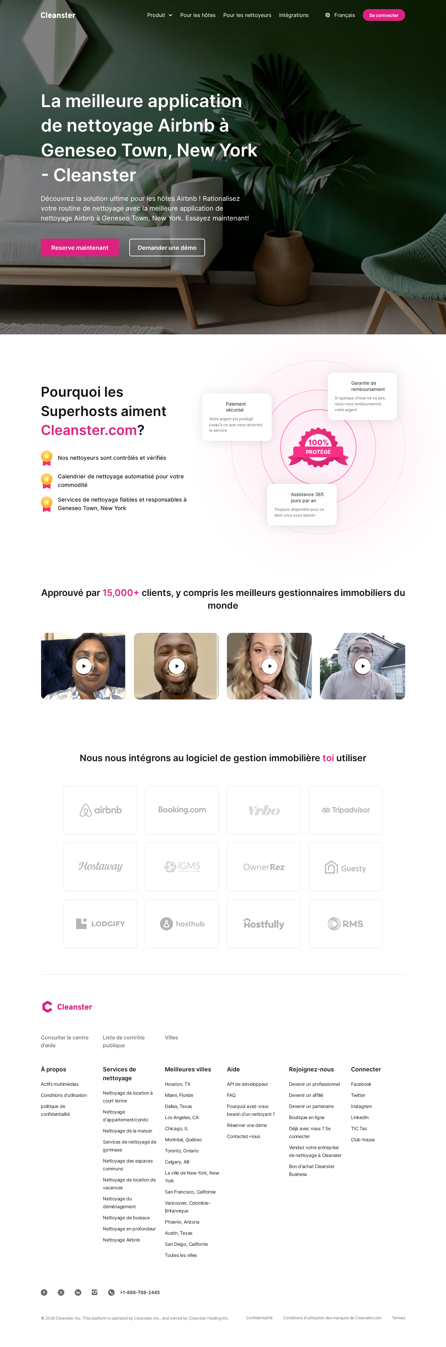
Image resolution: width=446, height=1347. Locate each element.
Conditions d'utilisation (64, 1095)
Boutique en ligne (307, 1117)
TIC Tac (359, 1128)
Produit (156, 15)
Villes (171, 1037)
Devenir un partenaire (311, 1106)
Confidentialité (259, 1317)
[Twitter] (61, 1292)
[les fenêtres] (385, 1292)
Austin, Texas (178, 1233)
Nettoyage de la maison (127, 1130)
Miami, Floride (179, 1095)
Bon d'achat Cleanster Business (311, 1170)
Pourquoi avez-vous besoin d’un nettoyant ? (251, 1110)
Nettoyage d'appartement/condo (125, 1115)
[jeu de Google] (299, 1292)
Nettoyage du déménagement (119, 1202)
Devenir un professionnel (314, 1084)
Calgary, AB (177, 1161)
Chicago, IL (176, 1128)
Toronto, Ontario (181, 1150)
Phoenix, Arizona (182, 1222)
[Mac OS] (343, 1292)
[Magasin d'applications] (252, 1292)
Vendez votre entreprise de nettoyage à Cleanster (315, 1151)
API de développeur (247, 1084)
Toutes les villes (181, 1255)
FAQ (231, 1095)
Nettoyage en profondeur (129, 1228)
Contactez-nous (243, 1136)
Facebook (361, 1084)
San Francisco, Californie (190, 1192)
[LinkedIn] (78, 1292)
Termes (398, 1317)
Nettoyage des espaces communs (127, 1164)
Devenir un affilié (306, 1095)
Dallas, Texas (178, 1106)
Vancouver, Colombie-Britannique (187, 1206)
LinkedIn (360, 1117)
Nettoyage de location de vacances (129, 1183)
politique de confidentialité (55, 1110)
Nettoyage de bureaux (126, 1217)
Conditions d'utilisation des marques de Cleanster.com (332, 1317)
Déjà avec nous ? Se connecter (310, 1132)
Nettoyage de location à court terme (128, 1096)
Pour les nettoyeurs (247, 15)
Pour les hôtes (197, 15)
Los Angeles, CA (182, 1117)
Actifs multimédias (59, 1084)
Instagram (361, 1106)
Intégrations (294, 15)
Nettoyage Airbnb (121, 1240)
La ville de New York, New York (192, 1176)
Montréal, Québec (183, 1139)
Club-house (363, 1139)
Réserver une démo (247, 1125)
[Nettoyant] (58, 15)
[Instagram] (95, 1292)
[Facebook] (44, 1292)
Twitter (358, 1095)
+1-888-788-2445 (140, 1292)
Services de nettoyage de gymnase (129, 1145)
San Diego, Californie (186, 1244)
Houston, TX (177, 1084)
